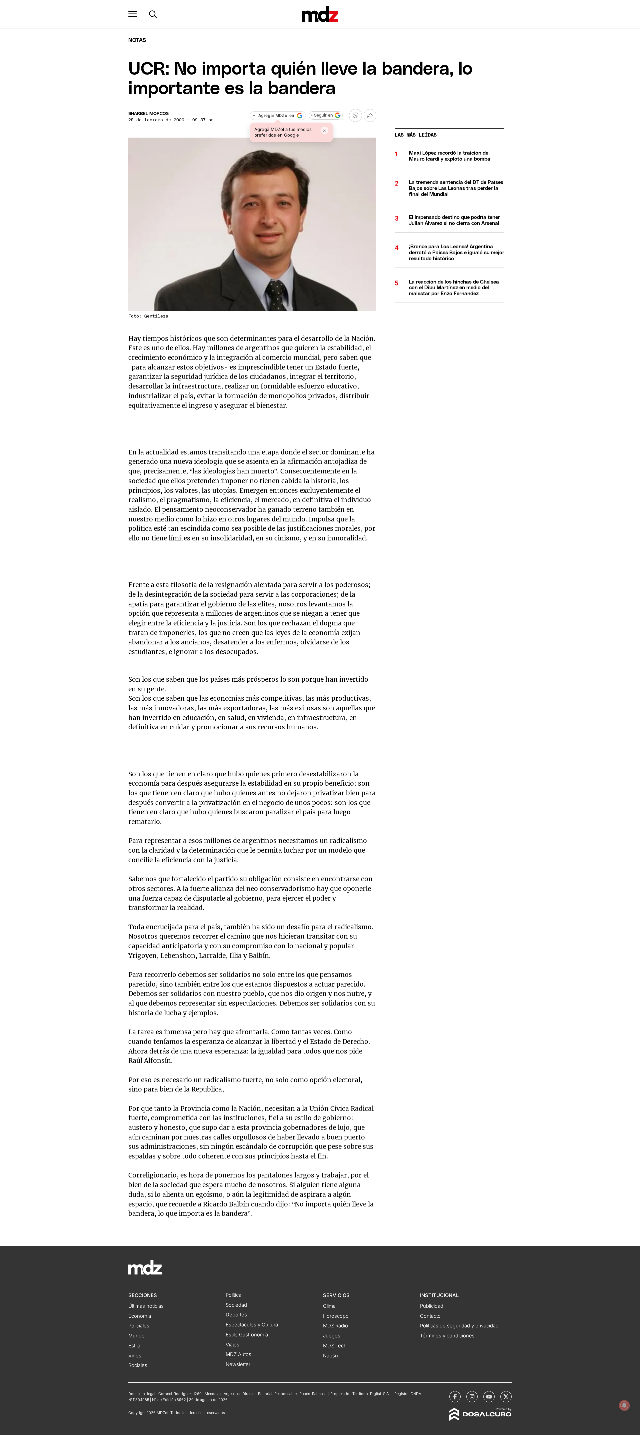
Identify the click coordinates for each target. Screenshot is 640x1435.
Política (233, 1295)
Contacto (430, 1316)
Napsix (331, 1356)
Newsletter (238, 1364)
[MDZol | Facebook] (455, 1396)
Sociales (137, 1365)
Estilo (134, 1346)
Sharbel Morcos (148, 114)
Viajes (232, 1345)
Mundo (136, 1336)
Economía (139, 1316)
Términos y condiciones (447, 1336)
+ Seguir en (322, 115)
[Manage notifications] (624, 1405)
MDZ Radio (335, 1326)
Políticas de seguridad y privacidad (459, 1326)
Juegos (331, 1336)
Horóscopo (336, 1316)
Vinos (134, 1356)
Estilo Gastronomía (247, 1335)
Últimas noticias (146, 1306)
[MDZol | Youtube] (489, 1396)
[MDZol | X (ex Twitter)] (506, 1396)
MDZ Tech (335, 1346)
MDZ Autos (238, 1354)
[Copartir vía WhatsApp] (355, 115)
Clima (329, 1306)
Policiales (138, 1326)
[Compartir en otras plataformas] (370, 115)
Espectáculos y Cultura (252, 1325)
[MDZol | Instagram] (472, 1396)
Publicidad (431, 1306)
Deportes (236, 1315)
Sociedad (236, 1305)
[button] (132, 14)
